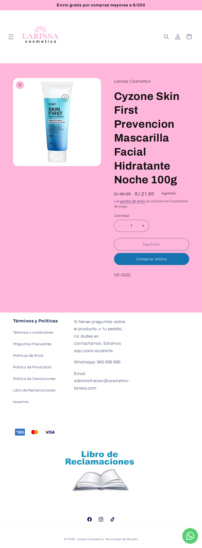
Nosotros (21, 402)
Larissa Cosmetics (90, 539)
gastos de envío (132, 201)
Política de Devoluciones (34, 379)
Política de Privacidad (32, 367)
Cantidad (121, 216)
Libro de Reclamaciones (34, 390)
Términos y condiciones (33, 332)
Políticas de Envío (28, 356)
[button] (11, 36)
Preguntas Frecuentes (32, 344)
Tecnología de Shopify (121, 539)
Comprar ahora (151, 259)
